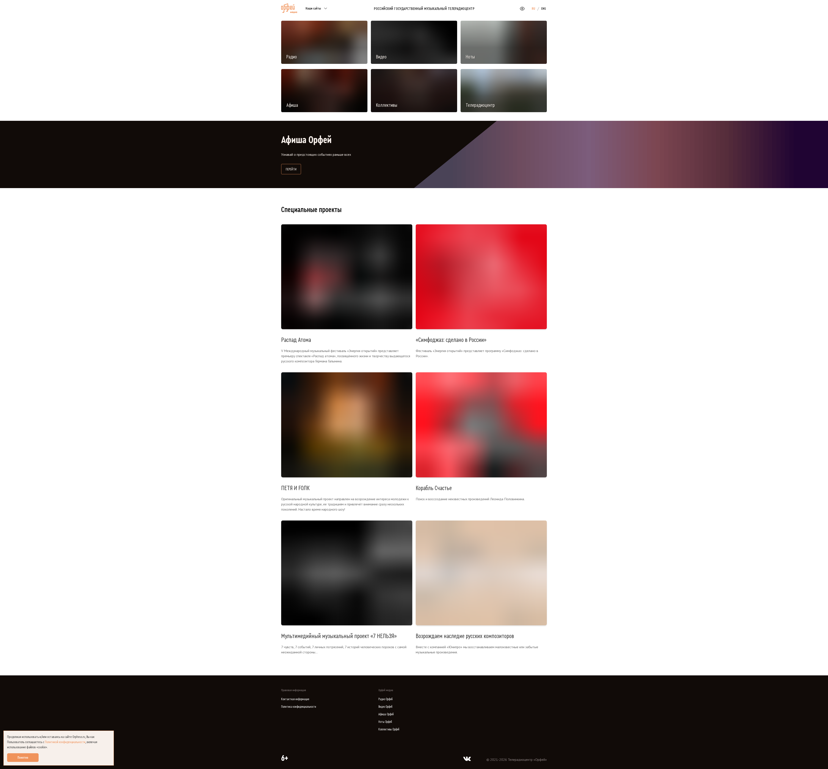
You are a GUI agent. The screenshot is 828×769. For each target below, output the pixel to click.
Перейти (293, 169)
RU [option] (533, 8)
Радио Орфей (385, 699)
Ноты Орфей (385, 721)
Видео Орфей (385, 706)
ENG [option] (543, 8)
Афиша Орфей (386, 714)
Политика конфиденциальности (298, 706)
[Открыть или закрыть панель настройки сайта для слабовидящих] (522, 8)
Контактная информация (295, 699)
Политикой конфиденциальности (65, 742)
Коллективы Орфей (388, 729)
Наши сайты (313, 8)
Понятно (22, 757)
